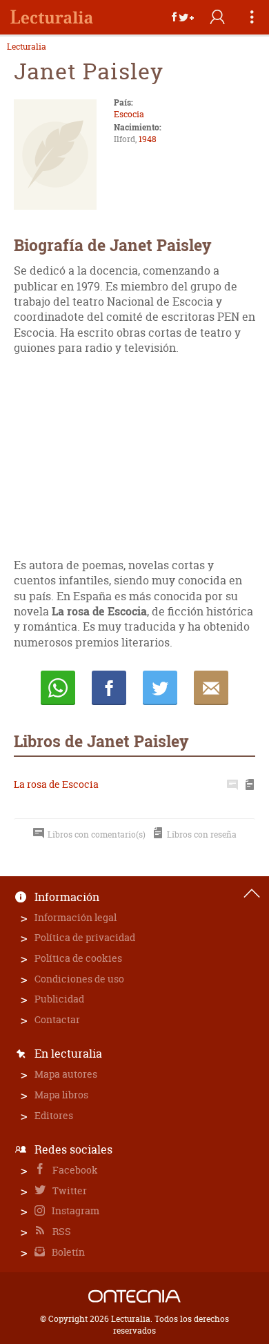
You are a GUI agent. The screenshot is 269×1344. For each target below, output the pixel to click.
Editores (53, 1115)
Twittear (160, 688)
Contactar (57, 1019)
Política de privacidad (84, 937)
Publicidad (59, 998)
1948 (148, 139)
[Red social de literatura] (51, 17)
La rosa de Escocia (56, 784)
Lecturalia (26, 46)
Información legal (75, 917)
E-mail (211, 688)
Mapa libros (61, 1094)
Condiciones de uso (79, 978)
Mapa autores (65, 1073)
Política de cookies (78, 958)
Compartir (109, 688)
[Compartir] (183, 17)
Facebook (74, 1169)
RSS (60, 1231)
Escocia (129, 114)
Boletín (67, 1251)
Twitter (68, 1190)
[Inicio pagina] (252, 893)
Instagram (74, 1210)
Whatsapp (58, 688)
